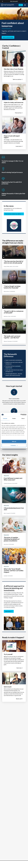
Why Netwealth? (14, 1)
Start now (19, 668)
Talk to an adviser (17, 79)
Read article (6, 475)
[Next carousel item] (25, 1)
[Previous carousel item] (2, 1)
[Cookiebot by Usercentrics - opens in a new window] (20, 415)
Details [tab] (14, 418)
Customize (13, 445)
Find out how (18, 112)
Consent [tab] (5, 418)
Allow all (14, 441)
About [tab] (22, 418)
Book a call (19, 698)
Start (21, 5)
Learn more (19, 146)
